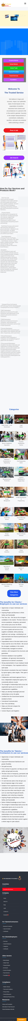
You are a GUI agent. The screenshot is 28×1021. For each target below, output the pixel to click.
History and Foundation (7, 1004)
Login (5, 908)
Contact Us (6, 911)
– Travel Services (6, 972)
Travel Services (13, 76)
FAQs (5, 904)
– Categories (5, 946)
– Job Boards (5, 931)
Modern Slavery (6, 986)
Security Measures (7, 994)
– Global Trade (5, 962)
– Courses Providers (6, 970)
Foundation (13, 79)
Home (5, 898)
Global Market (14, 64)
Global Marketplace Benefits (8, 1009)
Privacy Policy (6, 991)
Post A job (5, 941)
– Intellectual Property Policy (8, 996)
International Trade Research (8, 1006)
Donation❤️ (6, 915)
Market (7, 960)
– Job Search (5, 967)
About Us (5, 901)
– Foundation (5, 975)
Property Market (13, 60)
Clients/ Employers (7, 943)
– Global (4, 960)
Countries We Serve (8, 889)
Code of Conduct (6, 928)
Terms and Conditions (8, 989)
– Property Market (6, 965)
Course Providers (14, 72)
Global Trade (13, 68)
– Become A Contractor (7, 926)
